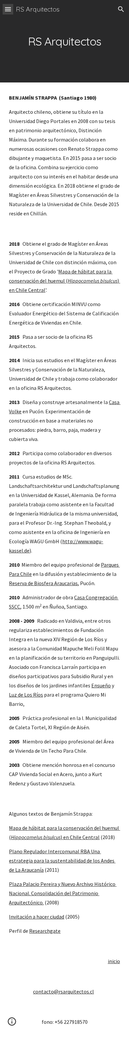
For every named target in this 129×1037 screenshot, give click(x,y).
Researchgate (45, 930)
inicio (114, 961)
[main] (64, 41)
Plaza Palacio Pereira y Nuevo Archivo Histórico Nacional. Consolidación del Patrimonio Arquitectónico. (62, 893)
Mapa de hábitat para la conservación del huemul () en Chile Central (64, 280)
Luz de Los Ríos (26, 694)
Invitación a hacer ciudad (36, 916)
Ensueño (101, 685)
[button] (8, 9)
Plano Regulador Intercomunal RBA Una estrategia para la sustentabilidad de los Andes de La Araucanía (62, 860)
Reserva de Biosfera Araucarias (43, 583)
